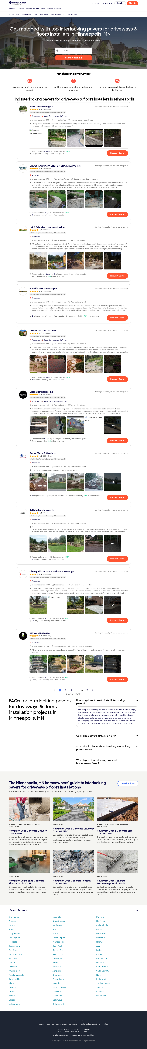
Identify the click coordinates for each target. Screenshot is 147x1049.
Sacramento (14, 946)
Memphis (100, 938)
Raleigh (55, 983)
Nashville (100, 942)
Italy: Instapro (74, 1024)
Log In (120, 3)
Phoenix (12, 921)
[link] (73, 109)
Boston (55, 929)
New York (56, 967)
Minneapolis (58, 942)
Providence (101, 933)
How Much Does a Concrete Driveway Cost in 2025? (73, 830)
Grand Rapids (58, 938)
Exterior (20, 8)
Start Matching (73, 57)
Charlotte (57, 975)
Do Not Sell (75, 1030)
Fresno (12, 929)
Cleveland (57, 996)
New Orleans (58, 921)
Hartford (13, 967)
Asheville (56, 971)
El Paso (99, 954)
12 (87, 690)
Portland (100, 917)
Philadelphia (102, 925)
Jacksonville (14, 979)
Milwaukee (101, 996)
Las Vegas (57, 958)
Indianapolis (14, 1004)
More (43, 8)
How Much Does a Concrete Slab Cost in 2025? (115, 832)
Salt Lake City (102, 971)
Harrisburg (101, 921)
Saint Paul (57, 946)
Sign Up (132, 3)
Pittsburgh (101, 929)
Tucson (12, 925)
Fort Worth (101, 958)
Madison (100, 991)
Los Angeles (14, 938)
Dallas (99, 950)
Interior (12, 8)
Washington (14, 971)
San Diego (13, 950)
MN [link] (17, 14)
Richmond (101, 979)
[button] (38, 138)
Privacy (60, 1030)
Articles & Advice (54, 8)
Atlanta (12, 996)
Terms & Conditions (87, 1035)
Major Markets (18, 910)
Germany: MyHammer (59, 1024)
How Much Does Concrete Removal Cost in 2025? (72, 882)
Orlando (12, 987)
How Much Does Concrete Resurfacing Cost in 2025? (111, 882)
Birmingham (14, 917)
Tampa (12, 991)
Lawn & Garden (32, 8)
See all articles (128, 783)
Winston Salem (59, 987)
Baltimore (57, 925)
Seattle (99, 987)
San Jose (13, 958)
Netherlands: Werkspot (89, 1024)
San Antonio (102, 967)
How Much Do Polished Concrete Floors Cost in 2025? (26, 882)
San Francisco (15, 954)
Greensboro (58, 979)
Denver (12, 962)
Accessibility (85, 1031)
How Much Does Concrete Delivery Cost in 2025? (28, 832)
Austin (99, 946)
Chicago (13, 1000)
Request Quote (117, 153)
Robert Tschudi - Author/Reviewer (24, 824)
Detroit (55, 933)
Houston (100, 962)
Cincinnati (57, 991)
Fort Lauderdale (16, 975)
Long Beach (14, 933)
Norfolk (99, 975)
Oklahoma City (59, 1004)
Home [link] (11, 14)
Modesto (13, 942)
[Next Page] (92, 690)
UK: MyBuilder (104, 1024)
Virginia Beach (103, 983)
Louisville (56, 917)
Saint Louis (57, 954)
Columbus (57, 1000)
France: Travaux (44, 1024)
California (67, 1030)
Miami (11, 983)
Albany (55, 962)
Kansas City (57, 950)
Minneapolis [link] (26, 14)
